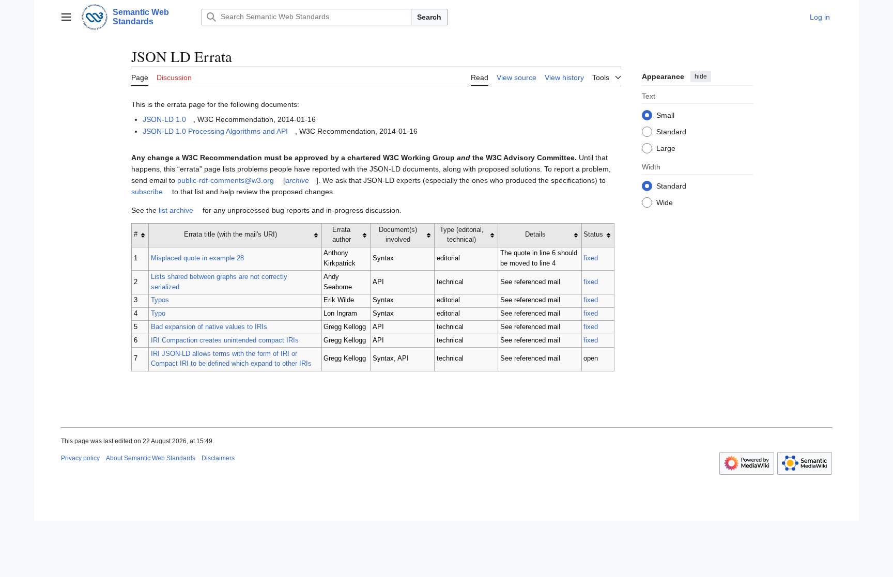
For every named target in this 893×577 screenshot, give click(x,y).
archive (297, 180)
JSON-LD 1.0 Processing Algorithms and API (215, 131)
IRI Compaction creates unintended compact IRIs (225, 340)
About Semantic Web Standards (150, 458)
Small (665, 115)
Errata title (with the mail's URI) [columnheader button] (230, 234)
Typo (158, 313)
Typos (160, 300)
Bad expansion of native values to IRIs (209, 327)
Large (665, 148)
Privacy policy (80, 458)
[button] (66, 17)
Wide (664, 202)
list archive (176, 210)
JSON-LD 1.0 (164, 119)
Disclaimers (218, 458)
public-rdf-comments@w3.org (225, 180)
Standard (671, 132)
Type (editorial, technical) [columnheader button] (462, 235)
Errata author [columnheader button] (341, 235)
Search (429, 17)
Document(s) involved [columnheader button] (398, 235)
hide (701, 76)
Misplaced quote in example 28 (197, 258)
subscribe (147, 192)
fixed (590, 258)
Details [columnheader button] (535, 234)
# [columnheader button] (135, 234)
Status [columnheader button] (593, 234)
